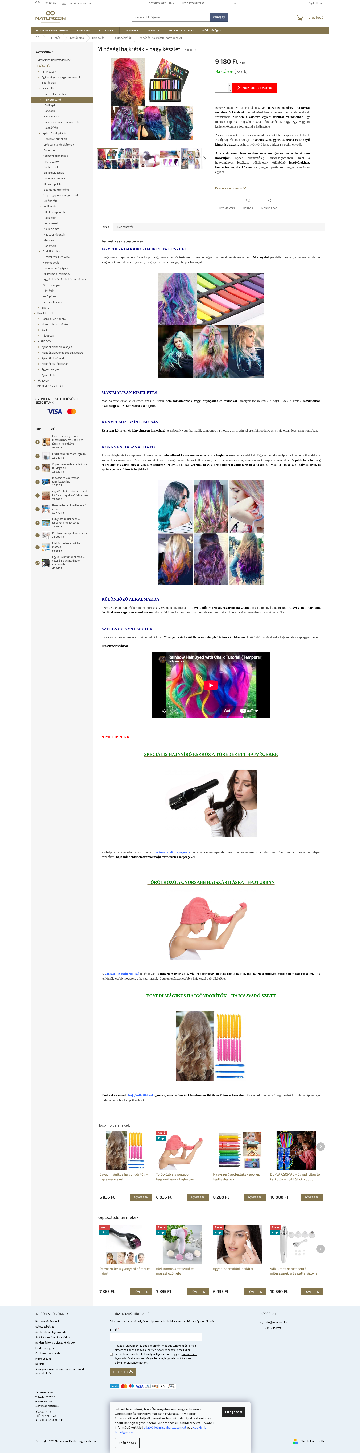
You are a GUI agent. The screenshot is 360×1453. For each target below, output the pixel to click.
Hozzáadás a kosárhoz (257, 87)
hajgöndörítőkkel (140, 1095)
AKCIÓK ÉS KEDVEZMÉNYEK (54, 60)
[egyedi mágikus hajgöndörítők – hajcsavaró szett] (211, 1045)
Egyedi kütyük (50, 369)
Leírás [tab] (105, 227)
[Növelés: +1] (230, 85)
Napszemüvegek (54, 235)
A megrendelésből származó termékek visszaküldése (60, 1371)
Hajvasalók (50, 111)
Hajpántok (50, 218)
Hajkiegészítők (53, 100)
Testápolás (49, 83)
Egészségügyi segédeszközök (61, 77)
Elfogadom (233, 1412)
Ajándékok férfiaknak (55, 364)
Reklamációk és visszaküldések (55, 1343)
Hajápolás (49, 88)
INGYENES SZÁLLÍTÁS (50, 386)
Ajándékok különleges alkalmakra (62, 353)
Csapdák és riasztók (54, 319)
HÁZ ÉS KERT (45, 313)
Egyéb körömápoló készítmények (65, 279)
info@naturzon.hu (276, 1322)
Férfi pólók (49, 296)
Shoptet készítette (313, 1441)
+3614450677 (273, 1328)
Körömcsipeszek (54, 178)
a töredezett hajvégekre (172, 852)
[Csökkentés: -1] (230, 90)
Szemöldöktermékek (57, 190)
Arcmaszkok (51, 162)
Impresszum (43, 1359)
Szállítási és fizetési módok (52, 1337)
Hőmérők (48, 291)
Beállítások (127, 1443)
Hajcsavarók (51, 117)
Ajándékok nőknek (53, 358)
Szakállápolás (51, 251)
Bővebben (140, 1291)
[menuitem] (52, 30)
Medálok (49, 240)
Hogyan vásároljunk (160, 3)
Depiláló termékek (55, 139)
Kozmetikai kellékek (55, 156)
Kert (44, 330)
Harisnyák (50, 246)
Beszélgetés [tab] (125, 227)
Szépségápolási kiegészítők (61, 195)
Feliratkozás (123, 1372)
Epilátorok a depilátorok (59, 145)
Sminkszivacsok (54, 173)
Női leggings (51, 229)
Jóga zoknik (51, 223)
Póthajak (50, 105)
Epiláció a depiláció (55, 133)
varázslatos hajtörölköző (122, 973)
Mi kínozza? (49, 72)
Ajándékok (48, 375)
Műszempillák (52, 184)
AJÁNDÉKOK (45, 341)
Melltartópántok (55, 212)
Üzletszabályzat (193, 3)
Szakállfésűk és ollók (57, 257)
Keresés (219, 17)
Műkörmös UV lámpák (57, 274)
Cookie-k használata (48, 1353)
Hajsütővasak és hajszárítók (61, 122)
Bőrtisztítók (51, 167)
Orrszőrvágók (51, 285)
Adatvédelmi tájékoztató (51, 1332)
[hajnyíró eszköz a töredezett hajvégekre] (211, 803)
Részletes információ (228, 188)
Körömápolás (51, 263)
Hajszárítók (51, 128)
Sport (45, 308)
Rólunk (39, 1364)
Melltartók (50, 206)
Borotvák (49, 150)
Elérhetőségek (44, 1348)
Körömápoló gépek (56, 268)
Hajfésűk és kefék (55, 94)
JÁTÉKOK (43, 381)
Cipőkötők (50, 201)
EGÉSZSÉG (44, 66)
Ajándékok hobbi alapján (57, 347)
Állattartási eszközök (55, 325)
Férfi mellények (52, 302)
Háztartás (48, 336)
